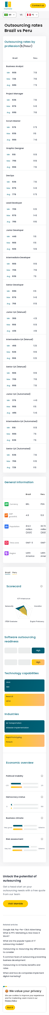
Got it (10, 1007)
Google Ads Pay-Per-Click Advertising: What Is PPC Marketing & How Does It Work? (22, 933)
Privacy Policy (11, 1000)
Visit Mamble (15, 903)
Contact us (38, 5)
